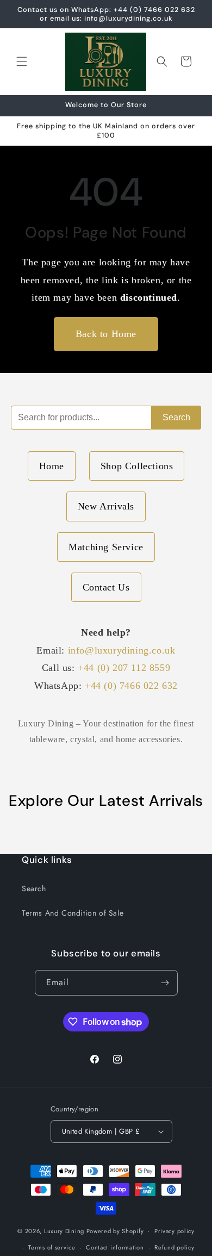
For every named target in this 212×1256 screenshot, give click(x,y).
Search (176, 417)
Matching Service (106, 547)
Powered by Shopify (115, 1230)
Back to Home (106, 333)
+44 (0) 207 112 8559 (124, 667)
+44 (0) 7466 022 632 (131, 685)
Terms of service (51, 1247)
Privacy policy (174, 1231)
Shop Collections (137, 466)
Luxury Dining (64, 1230)
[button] (22, 61)
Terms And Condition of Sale (72, 912)
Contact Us (106, 587)
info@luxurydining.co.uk (122, 650)
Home (51, 466)
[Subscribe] (165, 983)
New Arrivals (106, 506)
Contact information (115, 1247)
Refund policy (174, 1247)
